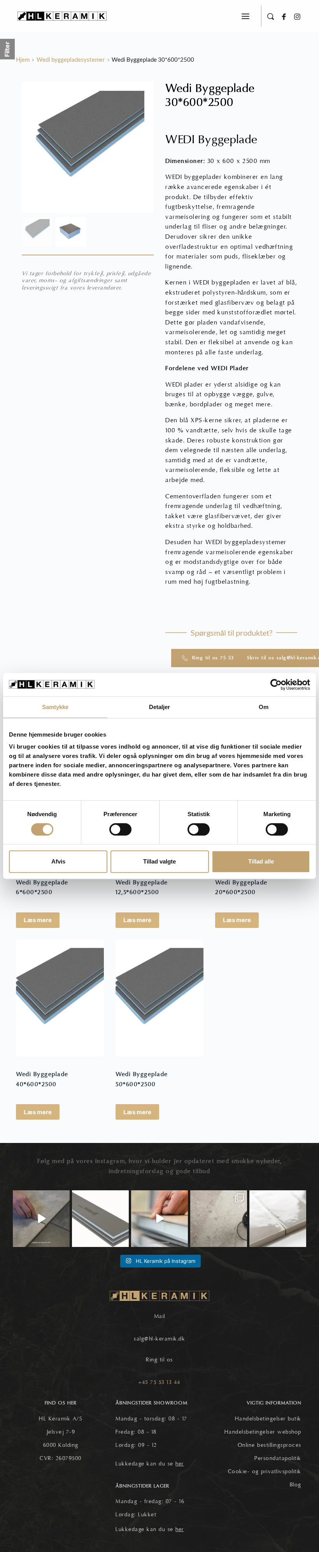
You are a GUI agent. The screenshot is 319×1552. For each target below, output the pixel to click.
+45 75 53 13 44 (159, 1382)
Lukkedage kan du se (150, 1463)
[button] (245, 16)
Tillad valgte (159, 861)
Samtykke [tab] (55, 707)
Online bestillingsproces (269, 1445)
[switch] (120, 829)
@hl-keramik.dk (164, 1338)
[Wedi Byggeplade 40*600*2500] (60, 998)
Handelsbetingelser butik (268, 1418)
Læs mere (38, 920)
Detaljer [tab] (159, 707)
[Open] (41, 1218)
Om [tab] (263, 707)
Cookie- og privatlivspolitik (264, 1471)
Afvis (58, 861)
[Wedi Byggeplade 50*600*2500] (159, 998)
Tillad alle (261, 861)
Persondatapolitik (277, 1458)
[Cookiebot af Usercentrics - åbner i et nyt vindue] (276, 684)
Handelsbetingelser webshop (262, 1432)
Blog (295, 1484)
